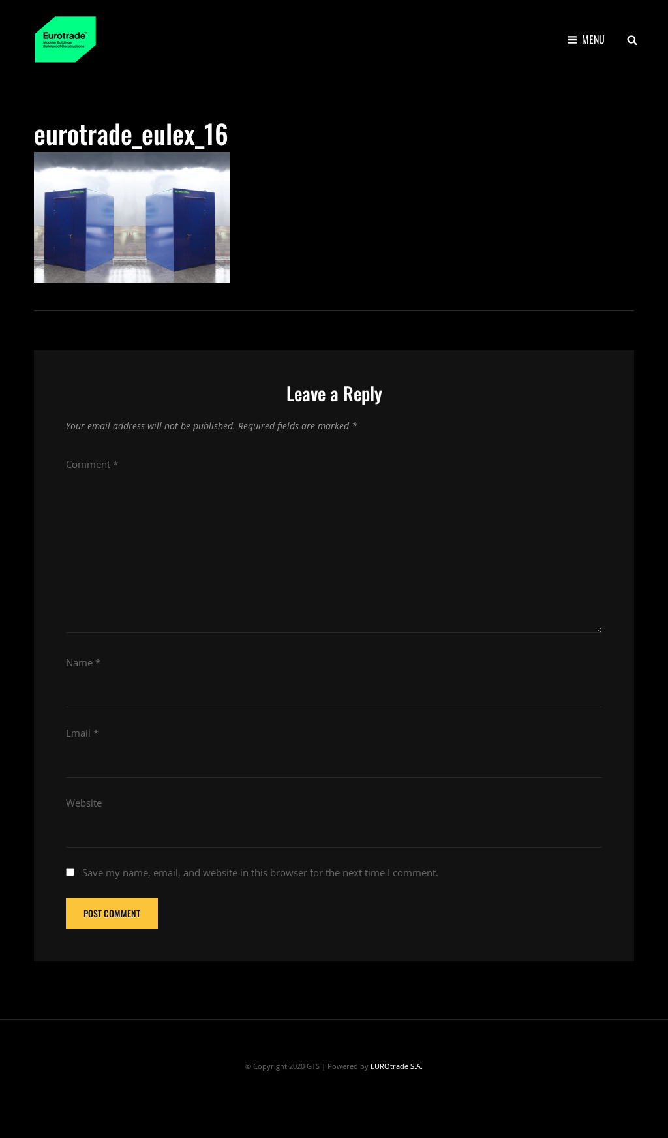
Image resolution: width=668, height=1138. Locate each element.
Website (84, 802)
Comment (92, 463)
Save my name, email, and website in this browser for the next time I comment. (260, 872)
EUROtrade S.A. (397, 1066)
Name (83, 662)
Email (82, 732)
